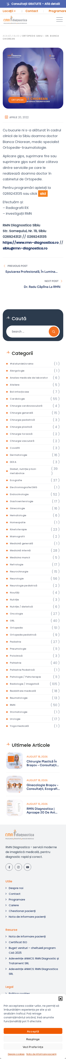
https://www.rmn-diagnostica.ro (31, 242)
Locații (9, 11)
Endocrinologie (19, 494)
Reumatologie (18, 698)
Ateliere (15, 385)
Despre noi (16, 888)
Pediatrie (15, 641)
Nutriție (14, 599)
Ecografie (16, 480)
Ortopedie (17, 99)
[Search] (54, 331)
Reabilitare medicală (23, 691)
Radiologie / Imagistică (24, 684)
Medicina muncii (20, 557)
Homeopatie (17, 522)
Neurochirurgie (19, 571)
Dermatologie (18, 455)
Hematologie (18, 515)
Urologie (15, 719)
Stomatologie (18, 712)
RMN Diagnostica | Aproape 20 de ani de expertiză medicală (43, 810)
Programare (17, 899)
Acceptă (33, 1031)
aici (43, 193)
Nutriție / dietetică (21, 606)
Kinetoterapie (18, 529)
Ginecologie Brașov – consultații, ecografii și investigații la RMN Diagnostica (43, 787)
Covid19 (15, 448)
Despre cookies (16, 1054)
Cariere (14, 905)
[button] (60, 998)
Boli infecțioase (19, 392)
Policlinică (16, 656)
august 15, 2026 (37, 804)
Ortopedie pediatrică (23, 634)
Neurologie (17, 578)
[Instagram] (18, 867)
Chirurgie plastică (21, 427)
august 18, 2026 (37, 756)
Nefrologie (16, 564)
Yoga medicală (19, 726)
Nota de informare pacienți (41, 1054)
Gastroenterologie (21, 501)
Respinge (33, 1039)
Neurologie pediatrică (23, 585)
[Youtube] (27, 867)
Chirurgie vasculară (22, 441)
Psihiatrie (15, 663)
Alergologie (17, 370)
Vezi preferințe (33, 1047)
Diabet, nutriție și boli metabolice (23, 471)
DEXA (13, 462)
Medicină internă (20, 550)
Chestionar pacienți (22, 911)
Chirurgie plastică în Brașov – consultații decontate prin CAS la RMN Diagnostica (42, 763)
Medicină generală (21, 543)
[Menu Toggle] (58, 19)
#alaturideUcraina (21, 363)
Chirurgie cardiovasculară (26, 406)
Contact (31, 11)
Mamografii (17, 536)
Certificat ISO (18, 942)
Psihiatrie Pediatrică (22, 670)
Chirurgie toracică (21, 434)
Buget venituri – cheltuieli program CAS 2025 (32, 950)
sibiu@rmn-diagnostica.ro (25, 248)
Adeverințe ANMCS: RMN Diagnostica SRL (33, 971)
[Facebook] (9, 867)
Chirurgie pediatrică (22, 420)
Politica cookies (19, 993)
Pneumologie (18, 649)
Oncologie (16, 613)
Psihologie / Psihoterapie (25, 677)
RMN (13, 705)
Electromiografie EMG (23, 487)
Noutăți (14, 592)
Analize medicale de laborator (29, 377)
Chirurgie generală (21, 413)
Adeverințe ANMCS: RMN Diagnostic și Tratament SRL (34, 960)
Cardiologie (17, 399)
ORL (12, 620)
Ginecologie (17, 508)
